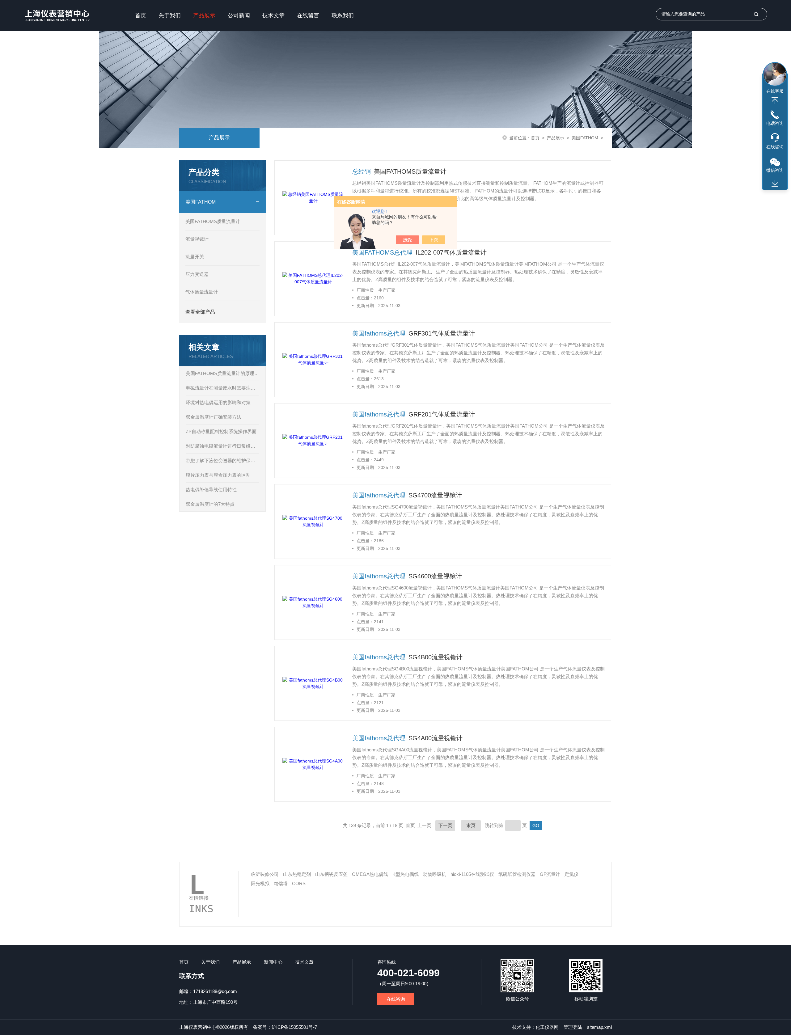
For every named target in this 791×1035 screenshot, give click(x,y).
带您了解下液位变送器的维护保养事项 (222, 460)
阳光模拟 (260, 883)
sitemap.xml (599, 1027)
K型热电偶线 (405, 874)
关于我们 (170, 15)
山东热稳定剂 (297, 874)
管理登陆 (573, 1027)
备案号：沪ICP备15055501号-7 (285, 1027)
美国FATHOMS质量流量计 (212, 221)
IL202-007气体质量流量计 (451, 252)
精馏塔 (281, 883)
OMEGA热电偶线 (370, 874)
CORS (299, 883)
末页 (471, 825)
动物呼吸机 (434, 874)
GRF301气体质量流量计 (441, 333)
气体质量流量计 (201, 291)
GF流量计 (550, 874)
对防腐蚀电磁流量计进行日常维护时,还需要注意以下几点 (222, 446)
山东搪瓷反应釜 (331, 874)
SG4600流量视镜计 (435, 576)
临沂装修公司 (265, 874)
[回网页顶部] (775, 101)
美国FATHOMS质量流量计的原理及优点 (222, 373)
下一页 (445, 825)
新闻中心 (273, 962)
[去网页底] (775, 183)
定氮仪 (571, 874)
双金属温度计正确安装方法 (213, 417)
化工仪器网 (547, 1027)
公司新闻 (239, 15)
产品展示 (204, 15)
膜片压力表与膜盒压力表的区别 (218, 475)
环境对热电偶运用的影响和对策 (218, 402)
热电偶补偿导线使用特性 (211, 489)
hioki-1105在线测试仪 (472, 874)
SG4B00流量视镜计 (435, 657)
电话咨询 (775, 123)
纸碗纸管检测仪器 (516, 874)
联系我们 (343, 15)
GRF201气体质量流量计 (441, 414)
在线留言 (308, 15)
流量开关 (194, 256)
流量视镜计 (197, 239)
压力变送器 (197, 274)
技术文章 (273, 15)
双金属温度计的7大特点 (210, 504)
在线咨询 (396, 999)
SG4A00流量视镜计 (435, 738)
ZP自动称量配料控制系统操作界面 (221, 431)
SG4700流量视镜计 (435, 495)
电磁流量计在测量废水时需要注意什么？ (222, 388)
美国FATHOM (585, 137)
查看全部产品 (200, 312)
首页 (140, 15)
